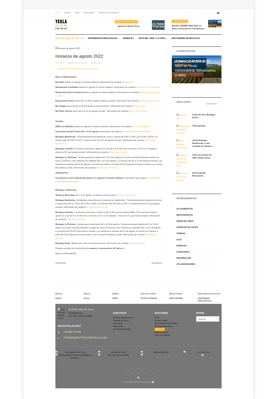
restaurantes (184, 215)
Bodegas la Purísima (108, 167)
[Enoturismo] (175, 293)
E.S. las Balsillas (141, 126)
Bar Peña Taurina (139, 111)
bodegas (181, 245)
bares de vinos (184, 221)
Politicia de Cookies (122, 329)
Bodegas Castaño (120, 152)
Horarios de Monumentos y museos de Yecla (78, 68)
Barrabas (129, 82)
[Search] (211, 12)
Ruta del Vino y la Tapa (152, 38)
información (183, 258)
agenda (67, 13)
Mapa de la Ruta (161, 332)
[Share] (204, 12)
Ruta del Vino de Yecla (68, 38)
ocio (179, 239)
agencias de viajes (187, 227)
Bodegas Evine (138, 243)
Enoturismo (89, 13)
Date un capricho (162, 335)
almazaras (182, 252)
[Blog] (87, 293)
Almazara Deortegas (126, 195)
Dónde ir (128, 38)
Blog (57, 13)
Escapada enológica (164, 326)
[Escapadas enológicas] (209, 293)
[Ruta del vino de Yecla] (61, 25)
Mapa (115, 298)
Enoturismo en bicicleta (186, 38)
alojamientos (184, 209)
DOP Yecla (117, 323)
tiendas (180, 233)
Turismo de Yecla (121, 320)
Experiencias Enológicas (102, 38)
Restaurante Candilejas (149, 87)
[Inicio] (59, 293)
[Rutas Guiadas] (148, 293)
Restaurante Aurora (150, 101)
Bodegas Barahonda (98, 207)
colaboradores (185, 264)
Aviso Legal (118, 326)
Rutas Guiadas (149, 298)
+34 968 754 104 (72, 332)
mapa (77, 13)
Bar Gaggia (140, 106)
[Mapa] (115, 293)
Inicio (58, 298)
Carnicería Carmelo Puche (137, 131)
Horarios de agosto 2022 (79, 56)
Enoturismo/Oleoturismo (166, 323)
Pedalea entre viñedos (109, 13)
